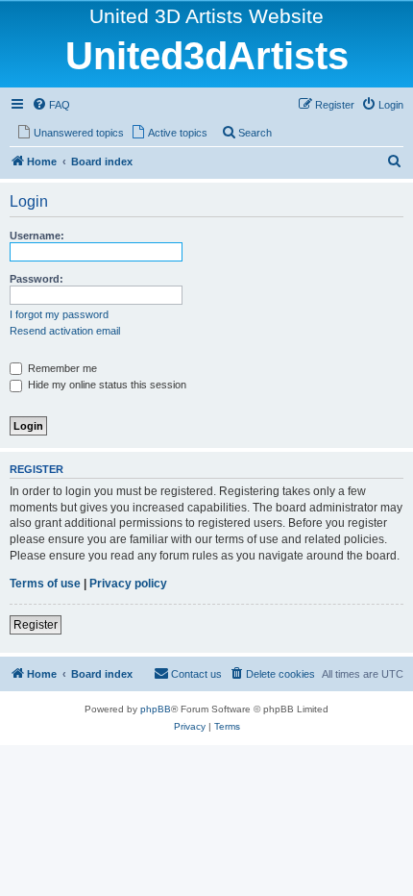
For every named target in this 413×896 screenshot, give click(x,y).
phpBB (155, 709)
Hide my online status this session (105, 384)
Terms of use (45, 583)
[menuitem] (51, 104)
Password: (36, 279)
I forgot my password (59, 314)
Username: (37, 235)
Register (35, 625)
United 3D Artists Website (206, 16)
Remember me (61, 368)
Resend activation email (65, 330)
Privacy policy (128, 583)
